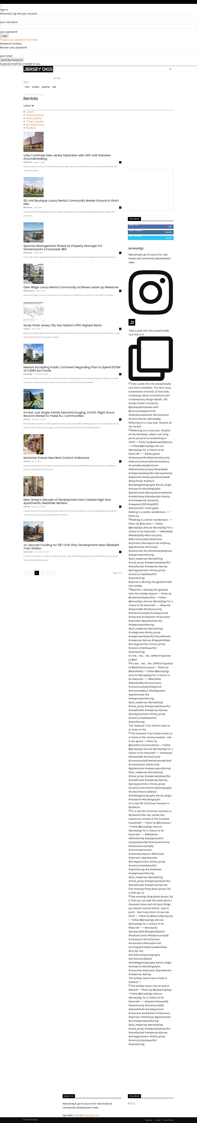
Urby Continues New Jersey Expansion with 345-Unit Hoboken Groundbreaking (67, 157)
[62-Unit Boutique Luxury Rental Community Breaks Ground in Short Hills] (72, 187)
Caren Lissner (28, 552)
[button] (170, 69)
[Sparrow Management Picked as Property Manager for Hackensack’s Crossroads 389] (72, 232)
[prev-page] (25, 573)
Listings (35, 87)
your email (6, 55)
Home (25, 94)
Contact (158, 1120)
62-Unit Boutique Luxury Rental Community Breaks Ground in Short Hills (71, 202)
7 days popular (34, 121)
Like (170, 227)
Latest (30, 111)
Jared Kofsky (27, 374)
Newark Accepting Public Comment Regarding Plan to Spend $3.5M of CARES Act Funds (71, 369)
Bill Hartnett (27, 162)
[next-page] (53, 573)
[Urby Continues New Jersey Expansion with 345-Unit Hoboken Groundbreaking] (72, 142)
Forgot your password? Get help (18, 39)
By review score (35, 124)
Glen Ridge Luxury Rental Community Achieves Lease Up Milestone (70, 287)
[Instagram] (131, 1103)
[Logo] (38, 71)
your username (8, 22)
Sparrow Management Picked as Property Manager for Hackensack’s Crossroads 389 (62, 247)
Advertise (46, 87)
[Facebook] (129, 1103)
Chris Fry (26, 329)
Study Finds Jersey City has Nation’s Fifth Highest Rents (62, 325)
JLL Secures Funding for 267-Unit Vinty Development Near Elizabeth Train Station (71, 546)
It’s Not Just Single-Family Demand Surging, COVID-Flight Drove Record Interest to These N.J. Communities (68, 414)
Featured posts (35, 115)
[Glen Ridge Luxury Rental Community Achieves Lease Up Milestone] (72, 274)
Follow (168, 232)
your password (8, 31)
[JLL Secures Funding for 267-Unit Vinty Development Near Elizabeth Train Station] (72, 531)
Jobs (54, 87)
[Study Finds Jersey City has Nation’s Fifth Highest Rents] (72, 312)
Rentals (33, 94)
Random (31, 127)
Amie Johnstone (29, 291)
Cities (27, 87)
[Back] (1, 5)
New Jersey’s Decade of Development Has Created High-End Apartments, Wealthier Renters (67, 501)
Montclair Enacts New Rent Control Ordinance (56, 458)
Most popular (34, 118)
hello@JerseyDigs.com (86, 1115)
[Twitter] (133, 1103)
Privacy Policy (168, 1120)
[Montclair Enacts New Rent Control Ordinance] (72, 444)
